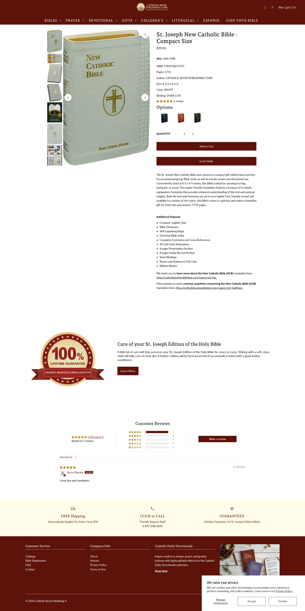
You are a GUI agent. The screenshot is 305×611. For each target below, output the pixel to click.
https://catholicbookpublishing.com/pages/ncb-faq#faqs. (209, 288)
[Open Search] (265, 7)
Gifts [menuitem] (127, 20)
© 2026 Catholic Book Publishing (44, 601)
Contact (30, 569)
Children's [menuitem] (152, 20)
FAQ (28, 565)
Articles (94, 560)
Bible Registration (35, 560)
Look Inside (206, 161)
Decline (282, 601)
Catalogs (30, 556)
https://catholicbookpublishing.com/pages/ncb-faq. (186, 277)
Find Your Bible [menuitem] (242, 20)
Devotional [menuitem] (101, 20)
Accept (251, 601)
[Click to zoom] (145, 34)
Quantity (163, 133)
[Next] (145, 97)
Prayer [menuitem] (73, 20)
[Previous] (68, 97)
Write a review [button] (217, 438)
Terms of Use (98, 569)
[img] (68, 467)
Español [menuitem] (211, 20)
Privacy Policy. (284, 591)
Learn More (128, 371)
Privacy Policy (98, 565)
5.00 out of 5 (96, 437)
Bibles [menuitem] (50, 20)
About (94, 556)
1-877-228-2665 (152, 526)
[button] (164, 101)
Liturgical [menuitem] (183, 20)
